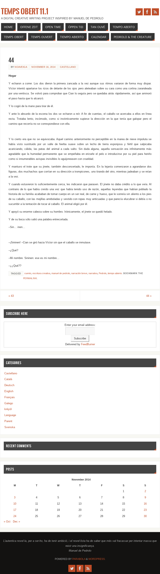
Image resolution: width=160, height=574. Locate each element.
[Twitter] (139, 11)
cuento (27, 273)
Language (10, 415)
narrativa (93, 273)
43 (11, 295)
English (8, 391)
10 (14, 503)
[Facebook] (147, 11)
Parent (8, 421)
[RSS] (155, 11)
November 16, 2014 (43, 67)
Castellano (68, 67)
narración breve (79, 273)
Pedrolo (102, 273)
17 (14, 509)
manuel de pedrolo (60, 273)
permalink (30, 278)
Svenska (9, 427)
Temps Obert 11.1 (24, 11)
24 (14, 516)
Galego (8, 403)
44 (148, 295)
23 (145, 509)
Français (9, 397)
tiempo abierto (115, 273)
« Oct (7, 521)
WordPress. (96, 559)
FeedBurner (88, 344)
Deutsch (9, 385)
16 (145, 503)
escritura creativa (41, 273)
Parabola (78, 559)
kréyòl (8, 409)
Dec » (16, 521)
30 (145, 516)
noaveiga (21, 67)
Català (8, 379)
